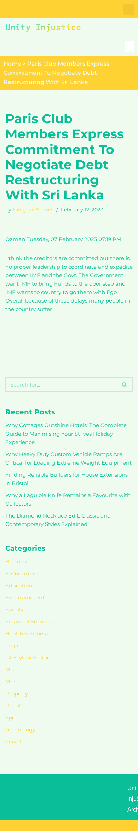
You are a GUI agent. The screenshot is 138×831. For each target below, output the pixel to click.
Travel (13, 741)
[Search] (125, 384)
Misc (11, 669)
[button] (128, 9)
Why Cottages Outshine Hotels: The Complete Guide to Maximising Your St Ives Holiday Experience (66, 434)
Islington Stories (33, 210)
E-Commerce (23, 573)
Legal (12, 645)
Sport (12, 717)
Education (18, 585)
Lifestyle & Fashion (29, 657)
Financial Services (28, 621)
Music (13, 681)
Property (16, 693)
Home (12, 63)
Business (16, 561)
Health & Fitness (26, 633)
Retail (13, 705)
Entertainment (25, 597)
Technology (20, 729)
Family (14, 609)
